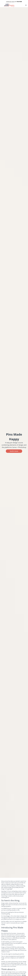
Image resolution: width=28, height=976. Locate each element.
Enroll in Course (14, 451)
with (11, 1)
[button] (26, 5)
